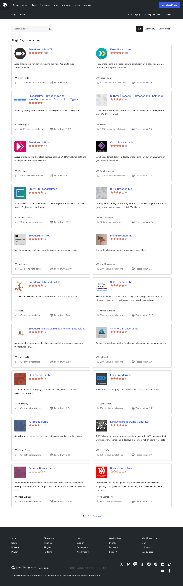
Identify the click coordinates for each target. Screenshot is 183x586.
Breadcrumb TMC (39, 235)
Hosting (15, 547)
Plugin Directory (19, 14)
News (14, 543)
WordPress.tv (84, 552)
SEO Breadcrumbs (121, 282)
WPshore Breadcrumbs (124, 328)
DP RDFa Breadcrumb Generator (129, 421)
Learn (79, 538)
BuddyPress (149, 552)
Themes (48, 543)
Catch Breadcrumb (121, 142)
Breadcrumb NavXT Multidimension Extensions (57, 328)
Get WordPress (169, 5)
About (14, 538)
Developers (82, 547)
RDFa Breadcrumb (121, 188)
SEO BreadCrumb (39, 375)
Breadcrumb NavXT (40, 49)
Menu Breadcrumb (121, 235)
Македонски (44, 568)
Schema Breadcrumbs (42, 468)
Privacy (14, 552)
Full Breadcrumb (38, 421)
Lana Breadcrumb (121, 375)
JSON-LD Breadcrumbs (43, 188)
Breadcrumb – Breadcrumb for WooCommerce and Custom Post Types (53, 97)
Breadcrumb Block (40, 142)
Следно (97, 516)
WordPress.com (150, 538)
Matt (145, 543)
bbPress (147, 547)
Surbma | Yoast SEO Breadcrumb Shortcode (137, 95)
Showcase (49, 538)
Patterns (48, 552)
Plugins (47, 547)
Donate (114, 547)
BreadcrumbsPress (122, 468)
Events (112, 543)
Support (80, 543)
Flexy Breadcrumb (121, 49)
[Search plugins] (50, 29)
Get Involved (115, 538)
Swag (113, 552)
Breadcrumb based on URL (45, 282)
